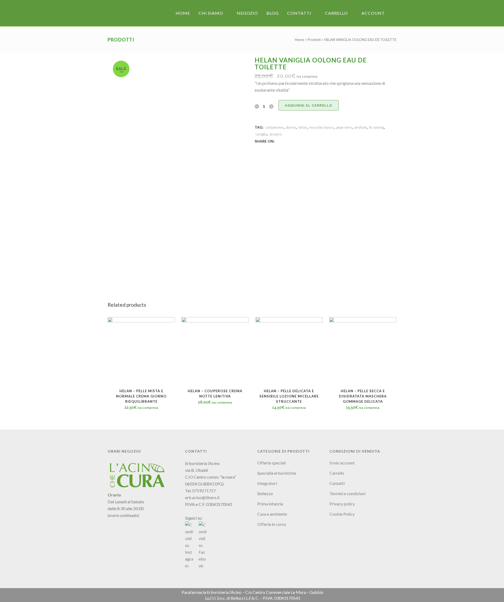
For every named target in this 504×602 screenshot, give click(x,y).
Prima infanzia (270, 503)
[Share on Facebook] (278, 140)
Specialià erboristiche (276, 472)
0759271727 (204, 490)
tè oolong (376, 127)
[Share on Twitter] (284, 140)
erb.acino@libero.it (202, 497)
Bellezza (265, 493)
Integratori (267, 483)
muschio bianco (321, 127)
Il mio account (342, 462)
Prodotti (314, 40)
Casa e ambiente (272, 513)
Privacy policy (342, 503)
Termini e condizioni (347, 493)
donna (291, 127)
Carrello (336, 472)
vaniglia (261, 134)
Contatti (337, 483)
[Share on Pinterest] (295, 140)
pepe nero (344, 127)
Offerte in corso (271, 524)
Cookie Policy (342, 513)
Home (299, 40)
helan (302, 127)
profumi (360, 127)
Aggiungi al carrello (308, 105)
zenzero (275, 134)
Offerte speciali (271, 462)
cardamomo (274, 127)
